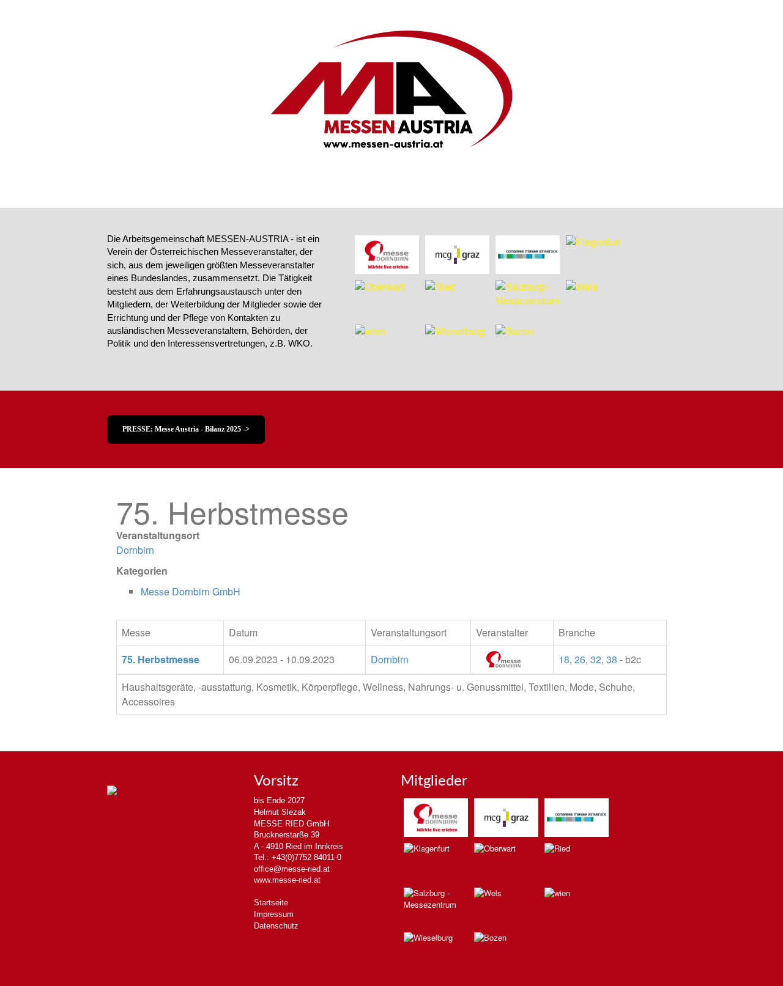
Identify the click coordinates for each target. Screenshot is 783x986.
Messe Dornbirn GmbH (190, 591)
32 (595, 659)
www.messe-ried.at (287, 880)
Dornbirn (135, 550)
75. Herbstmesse (160, 659)
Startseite (271, 902)
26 (579, 659)
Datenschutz (276, 925)
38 (611, 659)
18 (564, 659)
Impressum (274, 914)
